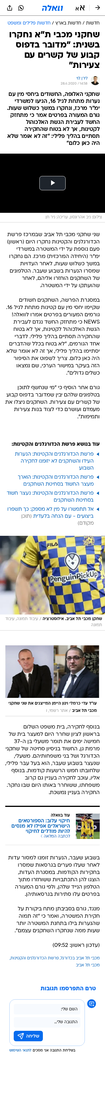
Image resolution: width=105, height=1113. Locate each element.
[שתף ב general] (9, 8)
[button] (80, 7)
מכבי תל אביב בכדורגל (80, 958)
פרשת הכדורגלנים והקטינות (34, 958)
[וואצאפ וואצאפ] (21, 8)
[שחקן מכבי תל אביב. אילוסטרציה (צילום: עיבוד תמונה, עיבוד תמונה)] (52, 583)
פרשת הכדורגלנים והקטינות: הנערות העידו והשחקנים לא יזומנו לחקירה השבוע (54, 461)
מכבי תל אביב (88, 965)
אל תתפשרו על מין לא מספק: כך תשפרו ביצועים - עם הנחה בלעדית (50, 513)
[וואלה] (52, 8)
